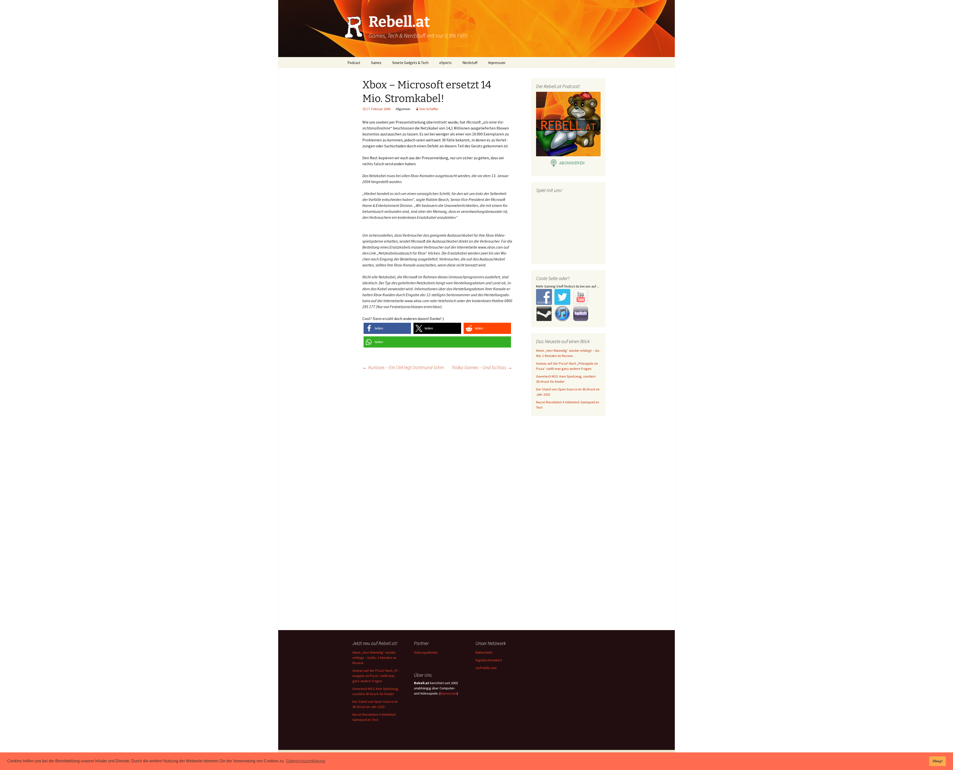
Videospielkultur (426, 652)
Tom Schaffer (429, 109)
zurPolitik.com (486, 668)
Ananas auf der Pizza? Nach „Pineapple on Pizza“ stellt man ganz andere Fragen (375, 675)
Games (376, 62)
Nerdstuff (469, 62)
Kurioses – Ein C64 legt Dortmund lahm (403, 367)
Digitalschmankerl (489, 660)
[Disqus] (476, 438)
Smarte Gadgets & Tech (410, 62)
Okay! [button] (938, 761)
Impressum (496, 62)
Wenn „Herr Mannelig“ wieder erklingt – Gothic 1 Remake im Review (374, 657)
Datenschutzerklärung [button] (305, 761)
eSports (445, 62)
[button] (387, 328)
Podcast (353, 62)
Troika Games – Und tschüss (481, 367)
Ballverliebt (484, 652)
